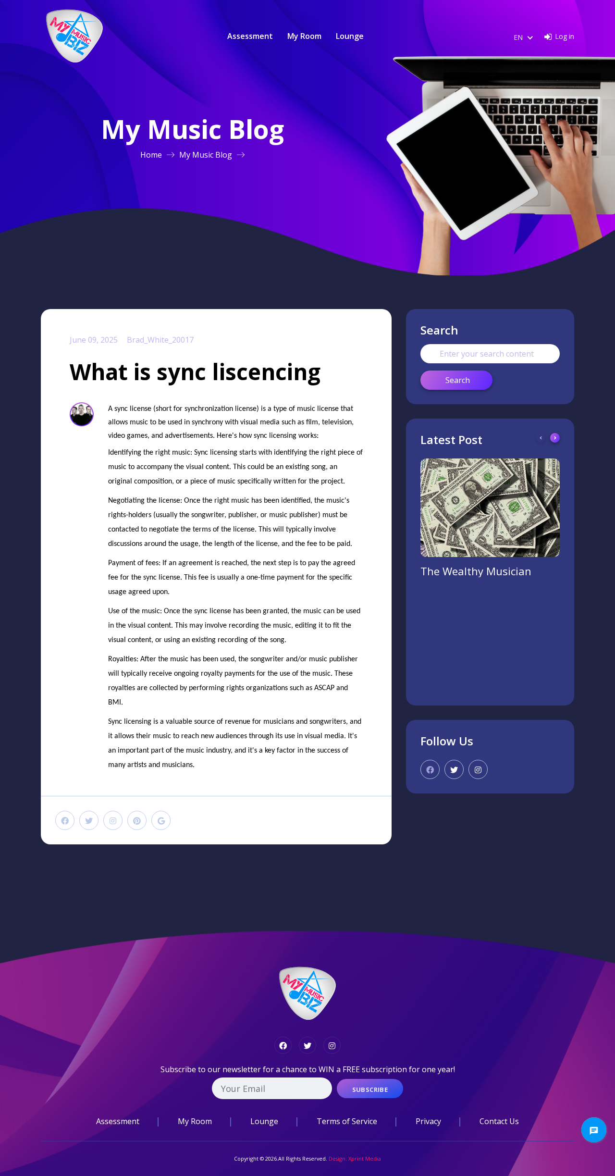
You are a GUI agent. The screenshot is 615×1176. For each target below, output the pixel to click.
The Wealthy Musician (475, 571)
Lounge (350, 36)
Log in (564, 36)
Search (457, 380)
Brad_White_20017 (160, 339)
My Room (304, 36)
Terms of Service (347, 1121)
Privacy (428, 1121)
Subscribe (370, 1089)
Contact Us (499, 1121)
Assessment (250, 36)
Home (151, 154)
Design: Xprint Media (355, 1158)
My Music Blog (205, 154)
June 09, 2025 (94, 339)
